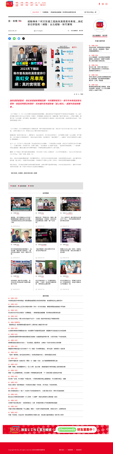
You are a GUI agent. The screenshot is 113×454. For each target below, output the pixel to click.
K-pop (44, 3)
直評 (31, 5)
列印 (81, 94)
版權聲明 (70, 450)
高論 (26, 5)
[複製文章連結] (23, 38)
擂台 (36, 5)
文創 (22, 3)
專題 (17, 3)
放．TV (37, 3)
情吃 (26, 3)
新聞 (17, 5)
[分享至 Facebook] (9, 38)
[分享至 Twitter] (19, 38)
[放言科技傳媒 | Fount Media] (10, 4)
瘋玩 (31, 3)
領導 (22, 5)
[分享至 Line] (14, 38)
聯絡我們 (79, 450)
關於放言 (43, 5)
